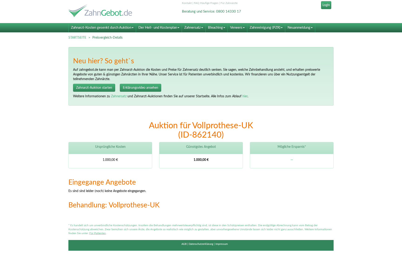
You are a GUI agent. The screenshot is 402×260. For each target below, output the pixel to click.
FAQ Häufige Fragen (206, 3)
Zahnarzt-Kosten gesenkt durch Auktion (101, 27)
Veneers (236, 27)
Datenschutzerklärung (201, 244)
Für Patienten (97, 233)
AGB (184, 244)
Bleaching (215, 27)
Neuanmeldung (299, 27)
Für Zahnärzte (229, 3)
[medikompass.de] (110, 11)
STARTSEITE (77, 37)
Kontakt (187, 3)
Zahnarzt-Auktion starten (94, 87)
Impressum (221, 244)
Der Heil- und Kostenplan (157, 27)
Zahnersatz (192, 27)
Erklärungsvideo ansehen (140, 87)
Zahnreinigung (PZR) (265, 27)
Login (326, 5)
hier (245, 96)
